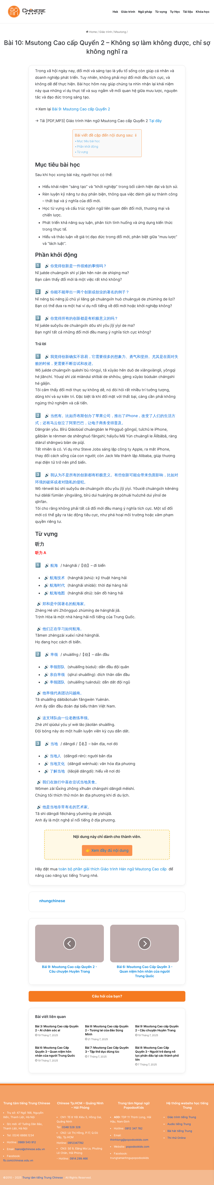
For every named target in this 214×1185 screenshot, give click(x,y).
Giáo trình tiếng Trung (181, 1117)
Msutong (120, 31)
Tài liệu (188, 11)
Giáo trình (128, 11)
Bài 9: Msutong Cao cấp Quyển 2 (81, 109)
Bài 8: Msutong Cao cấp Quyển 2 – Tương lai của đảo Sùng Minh (107, 1030)
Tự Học (175, 11)
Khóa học (202, 11)
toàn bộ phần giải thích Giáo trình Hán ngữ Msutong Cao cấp (113, 869)
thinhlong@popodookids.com (129, 1139)
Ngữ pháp (145, 11)
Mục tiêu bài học (88, 141)
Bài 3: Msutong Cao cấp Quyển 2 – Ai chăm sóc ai (57, 1028)
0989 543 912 (27, 1142)
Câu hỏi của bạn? (107, 996)
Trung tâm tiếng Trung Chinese (42, 1177)
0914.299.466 (79, 1158)
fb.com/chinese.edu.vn (18, 1160)
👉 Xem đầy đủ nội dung (107, 850)
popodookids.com (137, 1146)
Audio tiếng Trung (179, 1124)
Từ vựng (161, 11)
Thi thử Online (176, 1137)
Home (92, 31)
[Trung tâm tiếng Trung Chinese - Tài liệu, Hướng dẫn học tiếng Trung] (26, 11)
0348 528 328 (71, 1127)
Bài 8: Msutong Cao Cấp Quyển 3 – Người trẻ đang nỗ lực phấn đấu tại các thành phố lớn (157, 1053)
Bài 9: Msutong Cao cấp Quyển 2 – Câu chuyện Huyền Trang (157, 1028)
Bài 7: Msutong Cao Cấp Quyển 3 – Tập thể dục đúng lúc (107, 1049)
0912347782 (76, 1142)
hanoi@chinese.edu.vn (30, 1149)
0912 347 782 (134, 1128)
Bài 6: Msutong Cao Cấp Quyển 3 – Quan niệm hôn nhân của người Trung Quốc (55, 1051)
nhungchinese (52, 901)
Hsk (115, 11)
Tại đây (155, 121)
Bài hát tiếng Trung (179, 1131)
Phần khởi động (87, 146)
